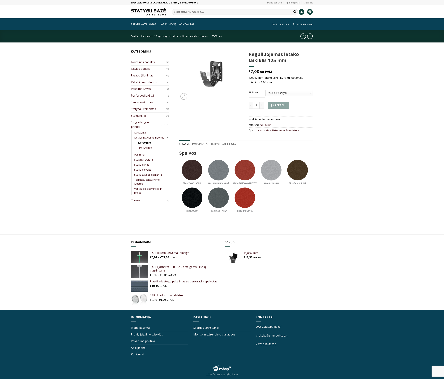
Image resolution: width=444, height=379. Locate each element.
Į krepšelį (278, 105)
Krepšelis (308, 2)
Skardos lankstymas (206, 328)
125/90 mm (216, 36)
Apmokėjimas (293, 2)
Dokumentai (200, 143)
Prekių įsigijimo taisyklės (147, 334)
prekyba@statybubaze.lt (271, 335)
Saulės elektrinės (142, 102)
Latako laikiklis (264, 130)
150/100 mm (145, 147)
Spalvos (184, 143)
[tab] (184, 143)
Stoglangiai (138, 116)
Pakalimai (139, 154)
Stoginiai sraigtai (143, 159)
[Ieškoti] (295, 12)
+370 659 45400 (266, 344)
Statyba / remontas (143, 109)
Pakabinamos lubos (144, 82)
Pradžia (134, 36)
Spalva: (254, 92)
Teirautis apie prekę (223, 143)
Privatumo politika (143, 341)
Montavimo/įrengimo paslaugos (214, 334)
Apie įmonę (168, 24)
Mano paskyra (274, 2)
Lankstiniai (140, 132)
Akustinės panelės (143, 62)
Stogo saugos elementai (148, 174)
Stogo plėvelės (142, 169)
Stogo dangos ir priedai (167, 36)
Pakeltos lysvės (141, 89)
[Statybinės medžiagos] (148, 12)
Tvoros (135, 200)
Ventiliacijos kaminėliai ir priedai (148, 190)
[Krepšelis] (310, 12)
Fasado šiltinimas (142, 75)
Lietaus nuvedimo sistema (195, 36)
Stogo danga (141, 164)
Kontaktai (186, 24)
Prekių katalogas (143, 24)
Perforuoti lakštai (142, 95)
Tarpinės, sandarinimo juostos (147, 181)
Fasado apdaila (140, 69)
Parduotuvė (147, 36)
